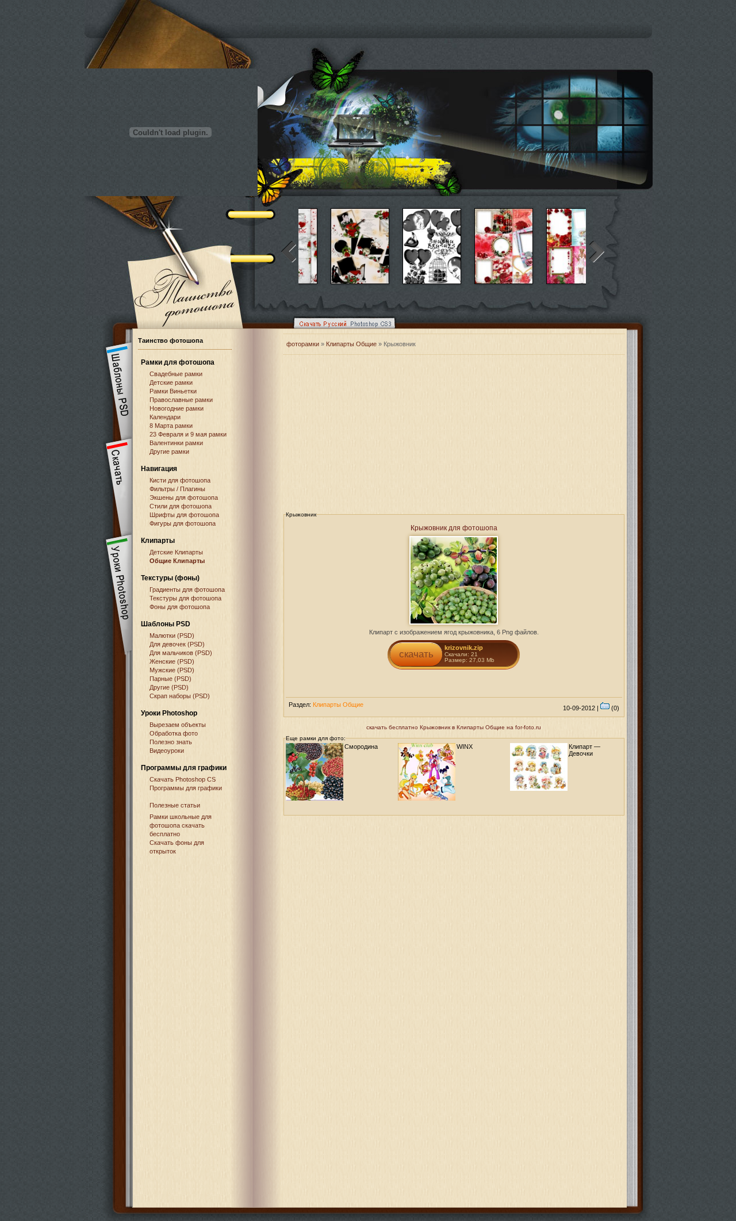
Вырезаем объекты (178, 724)
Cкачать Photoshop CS (183, 779)
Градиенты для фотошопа (187, 589)
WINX (465, 746)
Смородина (361, 746)
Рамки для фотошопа (177, 362)
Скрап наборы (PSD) (180, 695)
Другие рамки (169, 451)
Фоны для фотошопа (180, 606)
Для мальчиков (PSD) (181, 652)
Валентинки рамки (176, 442)
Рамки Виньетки (173, 391)
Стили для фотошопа (181, 506)
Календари (165, 417)
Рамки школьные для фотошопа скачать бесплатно (181, 825)
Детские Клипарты (176, 552)
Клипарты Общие (352, 343)
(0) (614, 708)
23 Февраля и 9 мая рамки (188, 434)
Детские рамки (171, 382)
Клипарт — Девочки (584, 750)
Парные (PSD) (170, 678)
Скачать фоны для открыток (177, 847)
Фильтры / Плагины (177, 488)
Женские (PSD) (172, 661)
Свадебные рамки (176, 373)
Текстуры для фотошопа (185, 598)
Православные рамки (181, 399)
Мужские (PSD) (172, 670)
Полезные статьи (175, 805)
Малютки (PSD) (172, 635)
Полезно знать (171, 741)
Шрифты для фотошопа (184, 514)
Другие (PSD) (169, 687)
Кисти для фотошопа (180, 480)
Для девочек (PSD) (177, 644)
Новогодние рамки (177, 408)
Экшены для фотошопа (184, 497)
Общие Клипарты (177, 560)
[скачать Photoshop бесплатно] (340, 331)
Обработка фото (174, 733)
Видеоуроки (167, 750)
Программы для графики (186, 787)
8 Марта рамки (171, 425)
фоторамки (302, 343)
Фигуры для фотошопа (183, 523)
